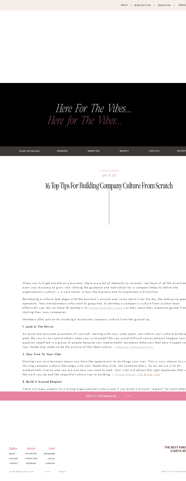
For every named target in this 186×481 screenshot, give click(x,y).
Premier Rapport (161, 457)
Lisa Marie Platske (115, 402)
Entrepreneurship (109, 171)
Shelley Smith (137, 457)
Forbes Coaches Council (106, 307)
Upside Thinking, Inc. (146, 402)
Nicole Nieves (124, 374)
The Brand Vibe (148, 374)
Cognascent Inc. (142, 347)
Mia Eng (122, 347)
